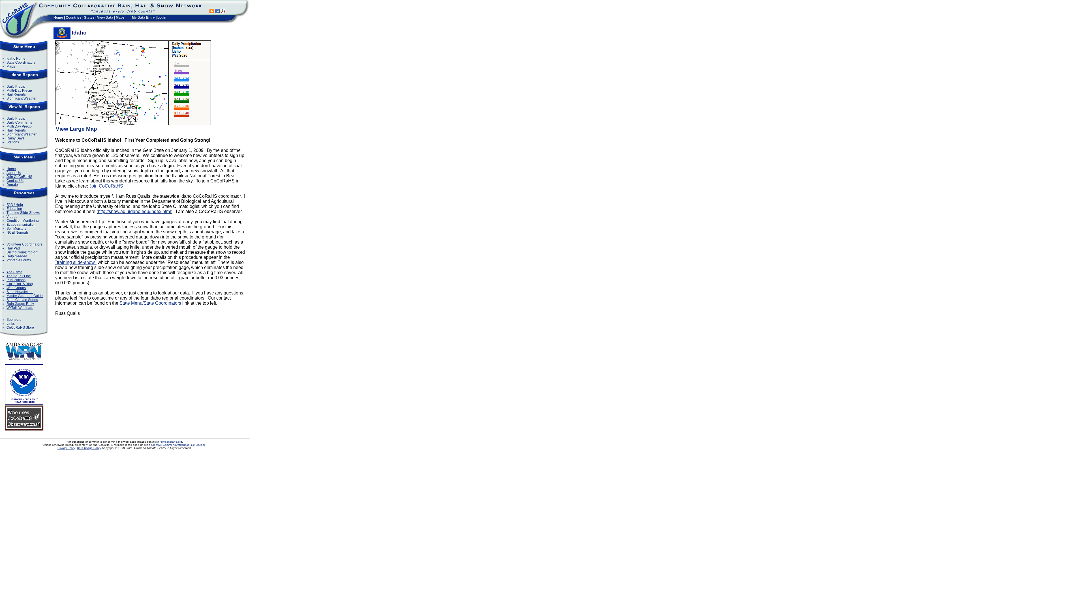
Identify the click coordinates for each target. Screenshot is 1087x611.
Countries (74, 18)
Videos (12, 217)
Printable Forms (19, 260)
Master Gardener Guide (25, 296)
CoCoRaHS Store (20, 328)
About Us (14, 173)
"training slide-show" (76, 262)
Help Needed (17, 256)
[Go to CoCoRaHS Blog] (211, 11)
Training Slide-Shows (23, 213)
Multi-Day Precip (19, 90)
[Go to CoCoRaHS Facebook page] (217, 11)
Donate (12, 185)
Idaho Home (16, 59)
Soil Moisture (17, 229)
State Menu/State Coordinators (150, 303)
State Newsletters (20, 292)
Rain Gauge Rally (20, 304)
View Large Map (76, 129)
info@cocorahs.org (169, 441)
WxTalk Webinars (20, 308)
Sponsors (14, 320)
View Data (105, 18)
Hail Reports (16, 94)
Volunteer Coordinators (24, 244)
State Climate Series (22, 300)
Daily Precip (16, 87)
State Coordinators (21, 62)
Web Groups (16, 288)
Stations (13, 142)
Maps (120, 18)
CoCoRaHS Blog (20, 284)
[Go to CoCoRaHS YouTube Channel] (223, 11)
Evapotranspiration (21, 225)
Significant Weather (22, 98)
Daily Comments (19, 122)
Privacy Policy (66, 447)
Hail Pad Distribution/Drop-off (22, 250)
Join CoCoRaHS (19, 177)
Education (14, 209)
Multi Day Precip (19, 126)
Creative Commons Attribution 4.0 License (178, 444)
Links (11, 324)
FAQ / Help (15, 205)
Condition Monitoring (23, 221)
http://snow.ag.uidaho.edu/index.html (134, 211)
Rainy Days (15, 138)
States (89, 18)
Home (58, 18)
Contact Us (15, 181)
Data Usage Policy (89, 447)
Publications (16, 280)
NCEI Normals (18, 232)
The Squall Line (19, 276)
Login (161, 18)
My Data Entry (143, 18)
